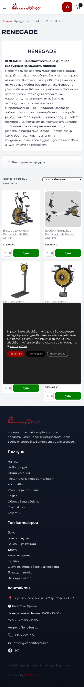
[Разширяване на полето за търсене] (67, 7)
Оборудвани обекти (24, 501)
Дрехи (12, 549)
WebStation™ (33, 675)
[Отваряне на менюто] (4, 7)
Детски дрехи (19, 555)
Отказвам (36, 353)
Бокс (11, 532)
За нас (12, 496)
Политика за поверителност (31, 478)
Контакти (16, 507)
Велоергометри (20, 578)
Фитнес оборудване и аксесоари (33, 567)
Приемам (16, 353)
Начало (7, 21)
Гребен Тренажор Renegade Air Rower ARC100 (59, 234)
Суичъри (14, 561)
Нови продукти (20, 467)
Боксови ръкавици (22, 544)
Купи (26, 253)
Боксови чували (19, 538)
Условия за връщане (23, 490)
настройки (18, 346)
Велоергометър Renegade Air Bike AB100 (16, 234)
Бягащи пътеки (20, 572)
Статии (14, 513)
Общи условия (19, 473)
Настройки (57, 353)
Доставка (15, 484)
